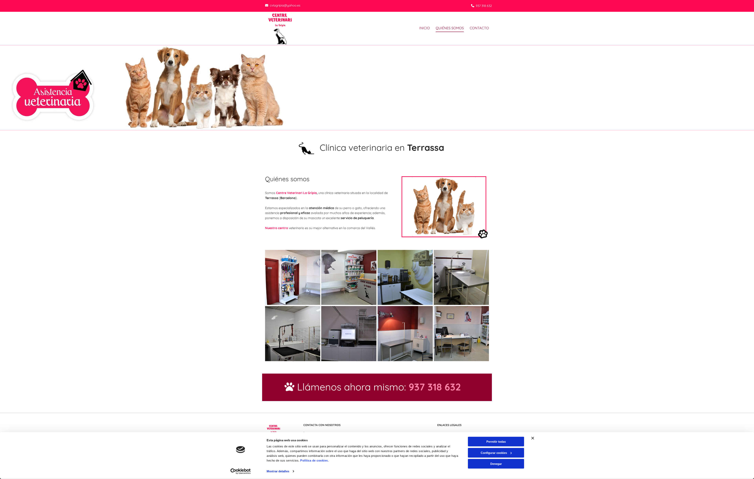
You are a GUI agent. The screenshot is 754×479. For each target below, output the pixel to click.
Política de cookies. (314, 460)
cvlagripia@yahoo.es (285, 5)
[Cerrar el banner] (532, 438)
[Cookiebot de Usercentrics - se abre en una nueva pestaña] (240, 471)
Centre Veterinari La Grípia (296, 193)
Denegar (496, 463)
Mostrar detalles (278, 471)
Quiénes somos (450, 28)
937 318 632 (484, 6)
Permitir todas (496, 441)
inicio (424, 28)
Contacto (479, 28)
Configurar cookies (494, 452)
